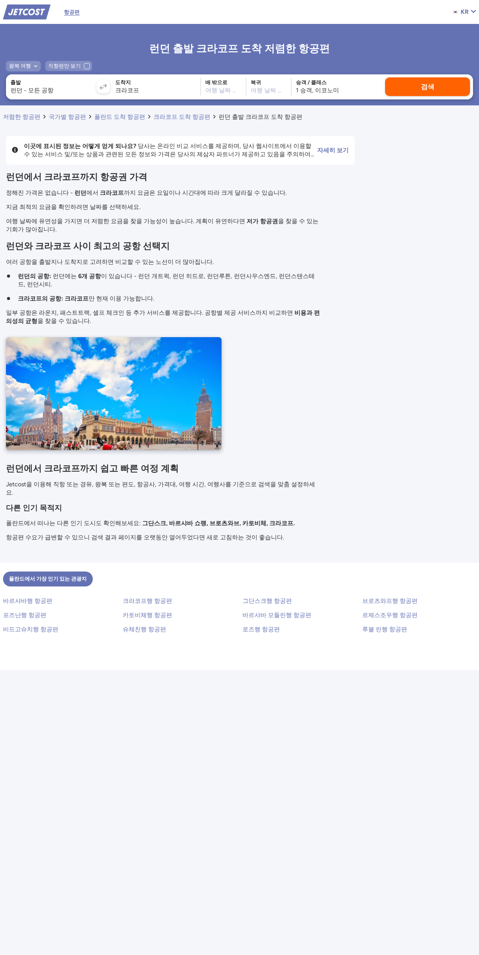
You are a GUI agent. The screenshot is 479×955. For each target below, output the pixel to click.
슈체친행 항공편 (144, 629)
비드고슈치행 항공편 (30, 629)
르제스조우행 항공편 (390, 615)
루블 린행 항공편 (384, 629)
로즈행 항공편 (261, 629)
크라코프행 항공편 (147, 600)
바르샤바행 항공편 (27, 600)
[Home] (27, 11)
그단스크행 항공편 (267, 600)
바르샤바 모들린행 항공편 (276, 615)
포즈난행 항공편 (24, 615)
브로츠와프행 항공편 (390, 600)
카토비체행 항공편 (147, 615)
